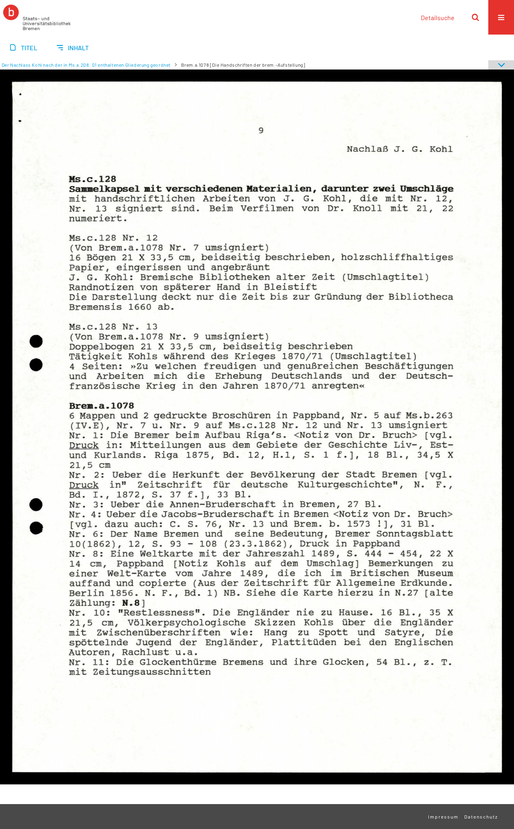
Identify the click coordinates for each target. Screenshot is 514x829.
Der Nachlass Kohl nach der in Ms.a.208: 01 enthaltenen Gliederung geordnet (86, 65)
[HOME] (36, 17)
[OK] (475, 17)
